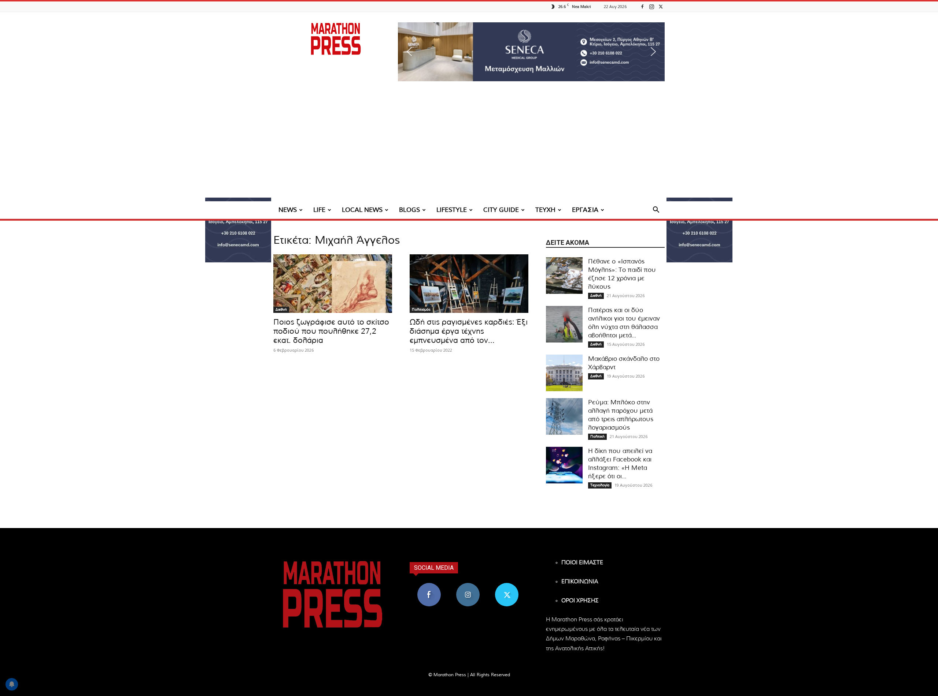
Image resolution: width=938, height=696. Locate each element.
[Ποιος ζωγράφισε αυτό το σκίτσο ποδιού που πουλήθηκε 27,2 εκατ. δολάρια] (332, 283)
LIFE (319, 210)
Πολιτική (597, 436)
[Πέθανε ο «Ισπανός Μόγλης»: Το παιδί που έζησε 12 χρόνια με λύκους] (564, 275)
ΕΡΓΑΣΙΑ (585, 210)
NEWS (287, 210)
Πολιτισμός (421, 309)
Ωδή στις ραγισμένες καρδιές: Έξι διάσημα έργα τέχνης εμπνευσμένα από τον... (469, 331)
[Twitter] (661, 6)
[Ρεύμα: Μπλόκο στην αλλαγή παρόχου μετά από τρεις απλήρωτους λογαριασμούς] (564, 416)
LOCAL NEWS (362, 210)
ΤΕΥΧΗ (545, 210)
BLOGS (409, 210)
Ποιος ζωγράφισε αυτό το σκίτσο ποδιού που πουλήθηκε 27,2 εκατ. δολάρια (331, 331)
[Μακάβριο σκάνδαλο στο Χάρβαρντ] (564, 373)
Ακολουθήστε (468, 585)
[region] (531, 51)
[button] (531, 51)
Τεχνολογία (599, 485)
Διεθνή (281, 309)
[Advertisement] (469, 146)
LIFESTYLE (451, 210)
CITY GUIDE (501, 210)
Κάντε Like (429, 585)
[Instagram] (651, 6)
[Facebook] (642, 6)
